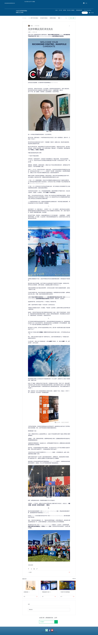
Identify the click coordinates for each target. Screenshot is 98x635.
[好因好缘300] (30, 585)
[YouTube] (52, 630)
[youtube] (89, 12)
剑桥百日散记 (53, 18)
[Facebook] (49, 630)
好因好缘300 (27, 592)
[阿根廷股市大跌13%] (49, 585)
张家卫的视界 (30, 564)
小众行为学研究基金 (21, 10)
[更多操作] (69, 25)
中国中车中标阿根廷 (65, 592)
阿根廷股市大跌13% (46, 592)
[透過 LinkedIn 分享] (34, 568)
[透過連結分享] (36, 568)
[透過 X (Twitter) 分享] (31, 568)
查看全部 (74, 578)
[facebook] (91, 12)
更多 (59, 18)
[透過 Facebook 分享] (28, 568)
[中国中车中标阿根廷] (67, 585)
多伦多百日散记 (43, 18)
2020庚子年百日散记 (33, 18)
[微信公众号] (46, 630)
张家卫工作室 (19, 12)
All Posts (24, 18)
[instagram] (92, 12)
